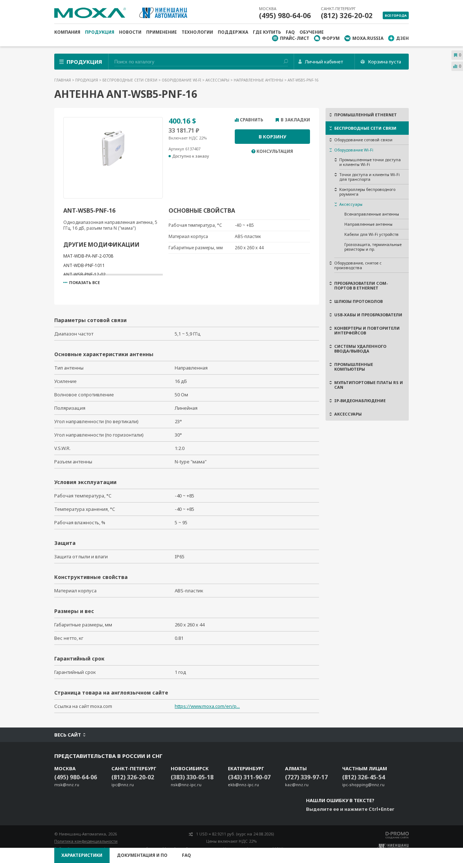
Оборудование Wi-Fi (182, 80)
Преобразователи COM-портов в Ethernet (361, 285)
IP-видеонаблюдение (360, 400)
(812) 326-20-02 (347, 15)
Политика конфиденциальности (86, 841)
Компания (67, 32)
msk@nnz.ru (66, 784)
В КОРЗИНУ (272, 136)
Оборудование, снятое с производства (358, 265)
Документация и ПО (142, 855)
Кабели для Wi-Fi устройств (371, 234)
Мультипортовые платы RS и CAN (368, 385)
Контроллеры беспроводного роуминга (367, 192)
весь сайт (67, 734)
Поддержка (233, 32)
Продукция (99, 32)
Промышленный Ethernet (365, 114)
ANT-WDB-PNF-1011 (84, 265)
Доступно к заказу (190, 156)
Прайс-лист (294, 38)
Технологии (197, 32)
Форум (331, 38)
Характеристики (81, 855)
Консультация (274, 151)
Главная (63, 80)
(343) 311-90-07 (249, 777)
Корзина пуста (384, 61)
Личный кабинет (324, 61)
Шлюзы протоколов (358, 301)
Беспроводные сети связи (130, 80)
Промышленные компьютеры (353, 367)
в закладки (295, 120)
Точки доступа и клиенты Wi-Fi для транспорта (369, 177)
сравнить (251, 120)
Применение (161, 32)
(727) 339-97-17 (306, 777)
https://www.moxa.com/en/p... (207, 706)
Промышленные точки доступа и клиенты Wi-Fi (370, 162)
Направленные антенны (259, 80)
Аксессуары (217, 80)
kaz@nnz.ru (297, 784)
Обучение (312, 32)
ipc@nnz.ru (122, 784)
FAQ (290, 32)
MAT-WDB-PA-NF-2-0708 (88, 256)
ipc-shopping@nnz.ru (363, 784)
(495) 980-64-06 (285, 15)
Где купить (267, 32)
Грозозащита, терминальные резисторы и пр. (373, 247)
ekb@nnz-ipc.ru (243, 784)
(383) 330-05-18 (192, 777)
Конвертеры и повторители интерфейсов (367, 330)
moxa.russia (367, 38)
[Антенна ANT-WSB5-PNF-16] (113, 156)
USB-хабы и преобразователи (368, 314)
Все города (396, 15)
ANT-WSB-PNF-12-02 (84, 274)
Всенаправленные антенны (371, 214)
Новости (130, 32)
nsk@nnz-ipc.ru (186, 784)
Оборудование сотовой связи (363, 139)
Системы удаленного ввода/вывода (360, 348)
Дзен (402, 38)
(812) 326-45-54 (363, 777)
